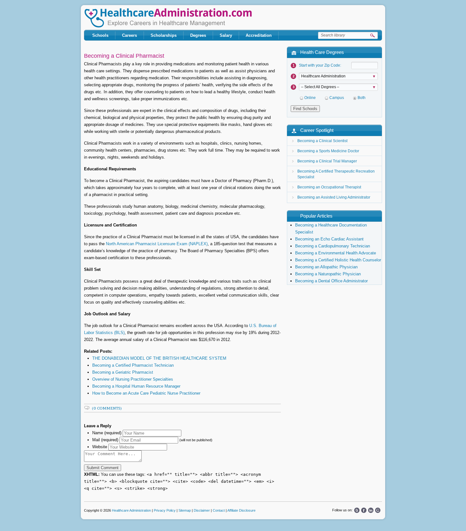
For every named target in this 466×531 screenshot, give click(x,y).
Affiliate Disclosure (241, 510)
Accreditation (259, 35)
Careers (129, 35)
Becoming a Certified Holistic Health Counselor (338, 260)
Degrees (198, 35)
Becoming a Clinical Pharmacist (124, 56)
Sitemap (184, 510)
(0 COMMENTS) (107, 408)
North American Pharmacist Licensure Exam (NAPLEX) (157, 243)
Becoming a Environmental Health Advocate (335, 253)
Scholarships (164, 35)
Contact (219, 510)
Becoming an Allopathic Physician (326, 267)
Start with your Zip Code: (320, 65)
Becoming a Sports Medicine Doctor (328, 151)
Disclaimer (202, 510)
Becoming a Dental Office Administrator (331, 281)
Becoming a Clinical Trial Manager (327, 161)
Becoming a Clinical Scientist (322, 141)
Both (362, 97)
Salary (226, 35)
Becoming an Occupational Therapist (329, 187)
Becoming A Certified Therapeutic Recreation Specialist (336, 174)
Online (310, 97)
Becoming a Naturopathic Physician (328, 274)
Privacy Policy (165, 510)
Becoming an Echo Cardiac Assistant (329, 239)
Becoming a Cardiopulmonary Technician (332, 246)
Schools (100, 35)
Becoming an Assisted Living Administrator (333, 197)
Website (99, 446)
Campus (336, 97)
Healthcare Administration (168, 18)
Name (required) (106, 432)
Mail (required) (105, 439)
